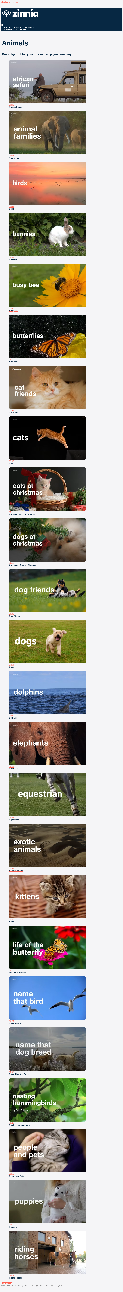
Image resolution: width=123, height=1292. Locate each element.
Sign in (59, 1286)
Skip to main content (9, 2)
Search (6, 27)
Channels (29, 27)
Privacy (20, 1286)
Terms (14, 1286)
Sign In (22, 29)
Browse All (17, 27)
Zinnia (3, 1286)
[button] (2, 25)
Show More (7, 1283)
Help (9, 1286)
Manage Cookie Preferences (43, 1286)
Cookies (27, 1286)
